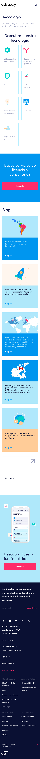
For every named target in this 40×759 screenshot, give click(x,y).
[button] (10, 56)
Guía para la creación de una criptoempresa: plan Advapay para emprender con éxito (18, 291)
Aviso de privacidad (28, 726)
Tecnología (6, 707)
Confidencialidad (27, 716)
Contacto (5, 730)
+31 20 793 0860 (7, 640)
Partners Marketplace (10, 695)
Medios (5, 735)
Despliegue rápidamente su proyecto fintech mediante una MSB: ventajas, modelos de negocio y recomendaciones (19, 389)
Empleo (5, 721)
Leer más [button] (20, 186)
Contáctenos (8, 670)
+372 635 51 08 (7, 657)
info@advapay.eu (8, 663)
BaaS (4, 690)
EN (37, 744)
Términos (24, 721)
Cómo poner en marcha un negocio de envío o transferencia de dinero (20, 435)
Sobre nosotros (7, 716)
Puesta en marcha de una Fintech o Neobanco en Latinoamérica (16, 243)
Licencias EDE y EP (28, 683)
